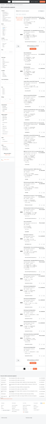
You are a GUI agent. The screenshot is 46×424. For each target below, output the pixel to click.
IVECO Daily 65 (3, 393)
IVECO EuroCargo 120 (3, 384)
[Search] (12, 1)
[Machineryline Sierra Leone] (4, 1)
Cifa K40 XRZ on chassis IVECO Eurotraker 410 (32, 135)
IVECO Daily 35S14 (27, 67)
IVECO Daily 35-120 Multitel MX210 (29, 310)
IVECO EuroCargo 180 (3, 391)
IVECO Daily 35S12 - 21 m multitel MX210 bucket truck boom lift (34, 30)
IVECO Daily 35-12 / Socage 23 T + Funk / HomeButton (33, 195)
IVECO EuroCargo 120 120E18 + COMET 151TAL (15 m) (33, 182)
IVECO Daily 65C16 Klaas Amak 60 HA (30, 321)
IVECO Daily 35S (3, 380)
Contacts (2, 408)
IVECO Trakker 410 (4, 396)
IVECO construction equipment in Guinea (6, 398)
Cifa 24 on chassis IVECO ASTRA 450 (30, 95)
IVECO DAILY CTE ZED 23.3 (28, 234)
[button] (42, 27)
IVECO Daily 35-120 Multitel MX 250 (30, 298)
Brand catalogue (14, 411)
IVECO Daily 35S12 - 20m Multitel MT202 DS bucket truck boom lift (35, 260)
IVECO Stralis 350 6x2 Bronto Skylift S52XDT (31, 334)
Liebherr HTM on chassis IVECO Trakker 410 (31, 81)
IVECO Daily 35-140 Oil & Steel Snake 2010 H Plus (32, 274)
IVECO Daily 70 (3, 382)
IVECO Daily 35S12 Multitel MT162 (29, 347)
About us (2, 405)
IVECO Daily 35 (3, 378)
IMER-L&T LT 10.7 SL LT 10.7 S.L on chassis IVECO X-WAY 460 (34, 151)
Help (1, 406)
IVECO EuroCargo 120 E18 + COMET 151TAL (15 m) (32, 169)
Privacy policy (14, 406)
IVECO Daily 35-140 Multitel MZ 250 (29, 286)
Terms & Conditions (14, 405)
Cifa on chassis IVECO (27, 221)
